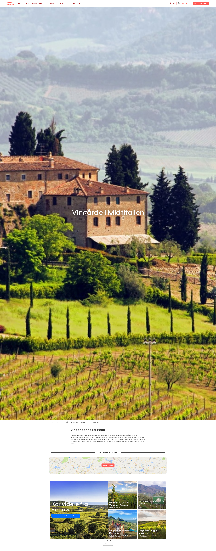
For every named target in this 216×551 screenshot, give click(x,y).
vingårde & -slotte (71, 422)
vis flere (108, 544)
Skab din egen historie (90, 422)
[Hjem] (10, 3)
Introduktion (55, 422)
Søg (173, 3)
